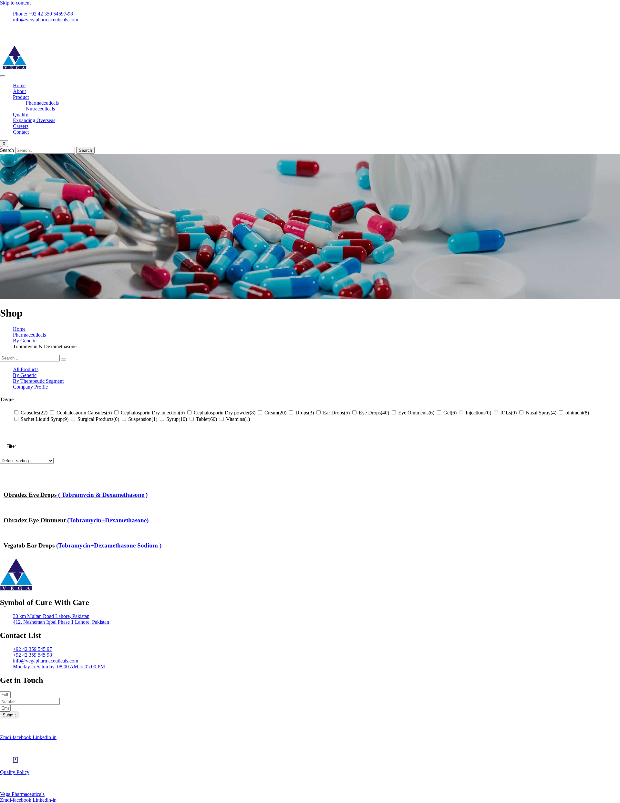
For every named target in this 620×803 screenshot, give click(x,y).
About (19, 91)
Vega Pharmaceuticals (22, 794)
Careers (20, 126)
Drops (304, 412)
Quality (20, 114)
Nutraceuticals (40, 108)
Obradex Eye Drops (76, 494)
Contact (21, 132)
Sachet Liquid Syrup (44, 419)
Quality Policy (14, 772)
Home (19, 85)
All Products (25, 369)
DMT (141, 726)
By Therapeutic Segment (38, 381)
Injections (478, 412)
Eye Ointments (416, 412)
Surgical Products (98, 419)
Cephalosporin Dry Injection (153, 412)
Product (21, 97)
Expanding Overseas (34, 120)
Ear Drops (336, 412)
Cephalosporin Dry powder (224, 412)
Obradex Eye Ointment (76, 520)
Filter (11, 446)
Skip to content (15, 2)
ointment (577, 412)
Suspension (142, 419)
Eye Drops (374, 412)
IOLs (508, 412)
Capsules (34, 412)
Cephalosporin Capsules (84, 412)
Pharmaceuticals (42, 103)
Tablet (206, 419)
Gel (450, 412)
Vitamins (238, 419)
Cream (275, 412)
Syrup (176, 419)
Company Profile (30, 387)
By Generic (24, 340)
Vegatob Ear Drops (82, 545)
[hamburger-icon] (2, 76)
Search (7, 150)
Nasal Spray (541, 412)
